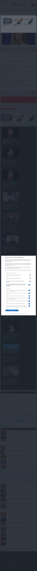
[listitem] (18, 273)
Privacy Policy (24, 313)
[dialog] (18, 285)
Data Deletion (13, 313)
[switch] (30, 275)
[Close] (34, 257)
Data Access (18, 313)
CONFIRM (12, 310)
